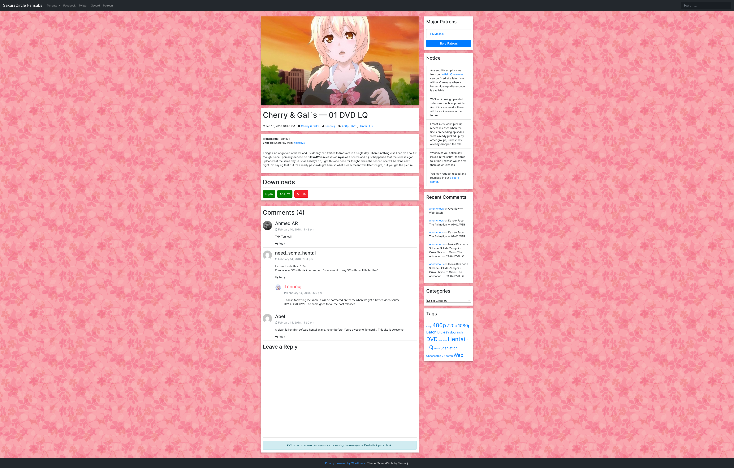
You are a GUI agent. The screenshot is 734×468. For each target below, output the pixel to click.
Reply (282, 243)
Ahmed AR (286, 223)
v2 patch (447, 355)
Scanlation (449, 348)
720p (452, 325)
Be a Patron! (449, 43)
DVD (353, 126)
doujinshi (457, 332)
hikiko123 (299, 142)
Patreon (108, 5)
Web (458, 355)
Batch (431, 332)
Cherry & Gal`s (310, 126)
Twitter (83, 5)
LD (467, 340)
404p (429, 326)
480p (345, 126)
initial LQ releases (452, 74)
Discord (95, 5)
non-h (437, 348)
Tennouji (330, 126)
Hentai (363, 126)
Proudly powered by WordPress (345, 463)
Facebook (69, 5)
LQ (371, 126)
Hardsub (442, 340)
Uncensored (433, 355)
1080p (464, 325)
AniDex (285, 194)
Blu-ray (443, 332)
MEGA (301, 194)
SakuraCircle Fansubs (22, 5)
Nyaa (269, 194)
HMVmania (437, 33)
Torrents (52, 5)
